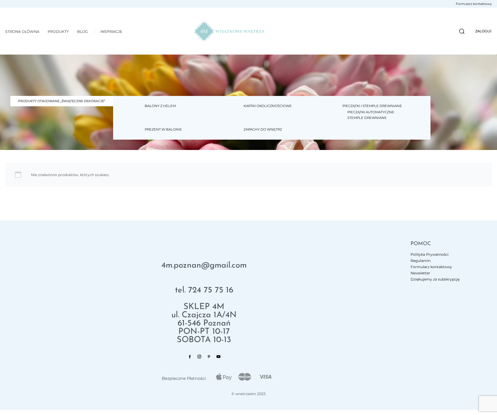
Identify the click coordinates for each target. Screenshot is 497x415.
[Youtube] (218, 356)
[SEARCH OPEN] (462, 31)
